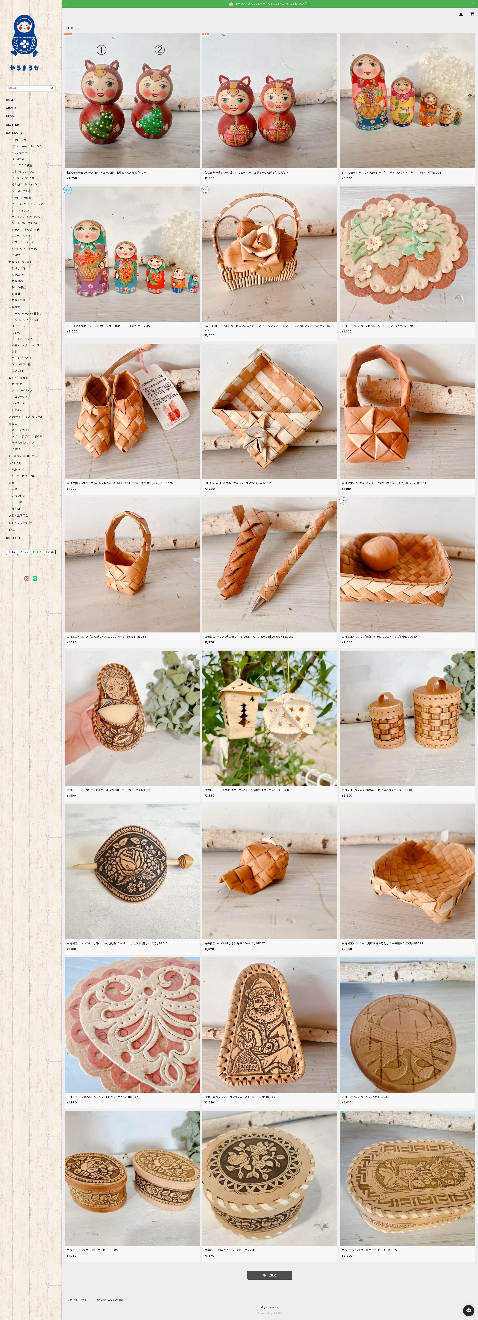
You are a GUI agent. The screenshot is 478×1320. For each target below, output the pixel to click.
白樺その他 (18, 300)
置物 (15, 351)
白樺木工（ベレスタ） (21, 262)
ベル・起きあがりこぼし (25, 319)
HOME (10, 100)
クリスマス (18, 159)
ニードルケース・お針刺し (27, 313)
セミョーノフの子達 (23, 178)
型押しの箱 (18, 268)
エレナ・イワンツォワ (23, 235)
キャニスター (19, 274)
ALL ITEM (12, 124)
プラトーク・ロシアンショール (26, 416)
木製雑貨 (14, 307)
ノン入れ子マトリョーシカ (27, 146)
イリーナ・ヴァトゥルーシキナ (29, 204)
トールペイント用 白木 (23, 456)
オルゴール (18, 326)
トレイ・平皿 (19, 287)
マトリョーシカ (17, 140)
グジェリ (17, 409)
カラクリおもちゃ (21, 358)
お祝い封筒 (18, 495)
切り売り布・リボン (23, 442)
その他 (16, 254)
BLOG (10, 116)
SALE (12, 529)
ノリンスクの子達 (22, 165)
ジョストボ (18, 403)
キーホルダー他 (21, 364)
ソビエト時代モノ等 (23, 476)
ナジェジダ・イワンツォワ (26, 216)
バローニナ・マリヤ (23, 242)
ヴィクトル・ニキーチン (25, 248)
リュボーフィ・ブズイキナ (26, 223)
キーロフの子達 (21, 190)
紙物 (12, 483)
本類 (15, 489)
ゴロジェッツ (19, 396)
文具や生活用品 (18, 515)
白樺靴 (16, 293)
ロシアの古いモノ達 (20, 522)
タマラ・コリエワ (21, 210)
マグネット (18, 370)
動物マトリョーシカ (23, 171)
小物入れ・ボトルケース (26, 345)
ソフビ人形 (15, 463)
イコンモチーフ (21, 152)
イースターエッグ (22, 339)
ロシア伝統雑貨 (18, 377)
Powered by (266, 1313)
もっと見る (270, 1275)
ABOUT (11, 108)
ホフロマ (17, 384)
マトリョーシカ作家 (20, 197)
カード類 (17, 502)
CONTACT (13, 537)
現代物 (16, 469)
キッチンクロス (21, 430)
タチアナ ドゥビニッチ (25, 229)
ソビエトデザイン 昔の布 (27, 436)
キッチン (17, 332)
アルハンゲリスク (22, 390)
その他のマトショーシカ (26, 184)
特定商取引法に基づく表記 (110, 1299)
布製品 (13, 423)
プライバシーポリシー (79, 1299)
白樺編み (19, 281)
